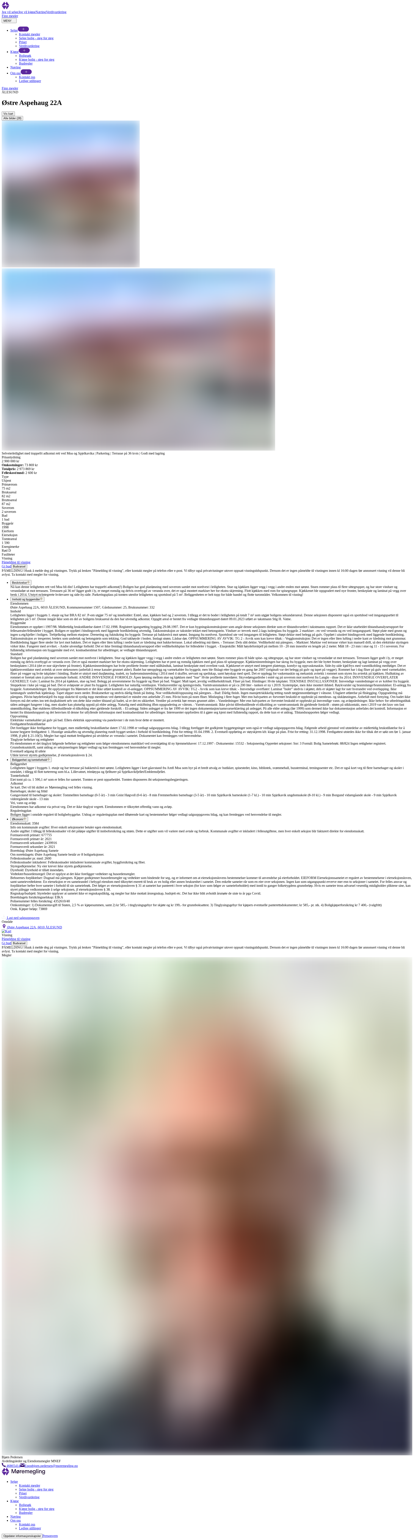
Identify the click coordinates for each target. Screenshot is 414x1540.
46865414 (13, 1466)
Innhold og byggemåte (26, 599)
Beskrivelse (19, 582)
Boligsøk (25, 55)
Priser (23, 42)
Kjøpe (14, 52)
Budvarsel (19, 566)
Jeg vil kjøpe (27, 12)
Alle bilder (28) (12, 118)
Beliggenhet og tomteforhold (29, 759)
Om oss (15, 73)
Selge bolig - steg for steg (36, 38)
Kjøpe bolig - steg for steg (36, 59)
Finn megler (10, 16)
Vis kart (8, 113)
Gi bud (6, 566)
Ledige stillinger (30, 81)
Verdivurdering (56, 12)
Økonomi (17, 819)
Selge (14, 30)
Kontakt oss (27, 77)
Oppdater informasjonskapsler (22, 1536)
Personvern (50, 1536)
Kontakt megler (29, 34)
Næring (41, 12)
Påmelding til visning (16, 562)
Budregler (26, 63)
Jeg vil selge (10, 12)
